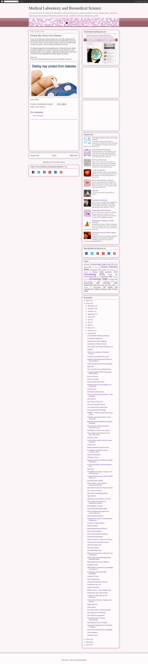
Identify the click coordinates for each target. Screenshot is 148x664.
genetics (108, 272)
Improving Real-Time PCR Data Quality (99, 364)
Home (54, 155)
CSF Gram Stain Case (99, 160)
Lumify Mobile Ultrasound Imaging (98, 335)
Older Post (73, 155)
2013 (88, 645)
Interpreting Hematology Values (97, 508)
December (91, 306)
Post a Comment (38, 115)
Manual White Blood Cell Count (97, 528)
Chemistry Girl (91, 389)
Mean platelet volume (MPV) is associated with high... (97, 484)
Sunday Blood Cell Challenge (101, 149)
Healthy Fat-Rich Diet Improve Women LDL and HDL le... (99, 360)
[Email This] (58, 104)
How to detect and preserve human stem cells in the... (98, 434)
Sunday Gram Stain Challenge (97, 341)
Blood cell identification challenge (102, 180)
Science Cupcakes (93, 587)
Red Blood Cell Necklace (95, 536)
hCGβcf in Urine (92, 437)
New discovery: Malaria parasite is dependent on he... (98, 426)
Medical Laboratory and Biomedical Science (65, 8)
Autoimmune (91, 445)
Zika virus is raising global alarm (97, 493)
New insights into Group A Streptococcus (100, 346)
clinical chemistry (40, 107)
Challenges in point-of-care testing (98, 430)
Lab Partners (91, 399)
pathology (106, 283)
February (91, 330)
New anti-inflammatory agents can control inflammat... (98, 512)
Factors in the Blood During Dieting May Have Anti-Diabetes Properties (51, 59)
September (91, 314)
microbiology (95, 279)
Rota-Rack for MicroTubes (95, 392)
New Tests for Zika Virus (95, 402)
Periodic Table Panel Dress (95, 382)
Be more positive (92, 376)
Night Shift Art (91, 496)
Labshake (95, 190)
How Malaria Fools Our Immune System (100, 488)
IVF (98, 276)
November (91, 308)
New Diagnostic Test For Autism (97, 622)
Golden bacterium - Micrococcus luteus (99, 539)
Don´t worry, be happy (94, 490)
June (89, 319)
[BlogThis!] (60, 104)
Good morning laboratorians (96, 404)
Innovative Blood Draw (94, 550)
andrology (86, 264)
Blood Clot (90, 366)
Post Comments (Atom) (58, 162)
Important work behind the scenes (98, 356)
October (90, 311)
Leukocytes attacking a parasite (97, 582)
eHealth (85, 272)
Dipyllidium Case (92, 565)
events (94, 272)
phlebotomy (88, 285)
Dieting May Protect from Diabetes (98, 562)
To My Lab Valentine (98, 170)
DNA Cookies (91, 607)
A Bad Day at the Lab (94, 584)
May (89, 322)
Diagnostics (112, 270)
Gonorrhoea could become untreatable (99, 629)
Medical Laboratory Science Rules (98, 447)
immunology (88, 277)
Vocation (90, 349)
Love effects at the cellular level (97, 407)
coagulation (93, 270)
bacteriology (96, 264)
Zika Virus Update (93, 379)
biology (108, 264)
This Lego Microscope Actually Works (99, 369)
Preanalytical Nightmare (94, 338)
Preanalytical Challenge (99, 200)
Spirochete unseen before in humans (99, 499)
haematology (90, 274)
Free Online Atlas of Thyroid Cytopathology (96, 619)
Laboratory (105, 277)
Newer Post (34, 155)
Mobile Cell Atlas (92, 525)
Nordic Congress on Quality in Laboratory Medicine (99, 281)
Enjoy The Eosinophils (94, 531)
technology (102, 289)
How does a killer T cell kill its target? (99, 610)
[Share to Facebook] (64, 104)
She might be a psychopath (96, 615)
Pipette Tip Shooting (93, 454)
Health (110, 274)
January (90, 333)
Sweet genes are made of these (97, 593)
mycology (111, 279)
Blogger (84, 660)
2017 (88, 301)
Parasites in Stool (92, 576)
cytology (104, 270)
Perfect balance (92, 632)
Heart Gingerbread (93, 579)
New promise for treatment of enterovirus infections (96, 502)
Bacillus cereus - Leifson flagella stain (99, 590)
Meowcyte (90, 469)
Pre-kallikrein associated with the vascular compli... (97, 451)
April (89, 325)
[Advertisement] (54, 135)
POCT (110, 285)
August (90, 317)
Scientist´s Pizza (92, 635)
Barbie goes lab (92, 604)
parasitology (88, 283)
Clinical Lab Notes (93, 547)
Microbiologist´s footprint (95, 506)
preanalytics (97, 287)
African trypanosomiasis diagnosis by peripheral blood (99, 558)
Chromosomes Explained (95, 516)
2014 (88, 642)
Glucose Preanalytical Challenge (97, 534)
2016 (88, 303)
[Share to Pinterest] (65, 104)
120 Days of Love (92, 457)
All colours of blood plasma (95, 523)
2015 (88, 639)
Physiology (100, 285)
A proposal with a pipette (95, 480)
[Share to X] (62, 104)
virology (115, 289)
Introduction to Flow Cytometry (97, 344)
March (90, 328)
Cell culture (95, 267)
